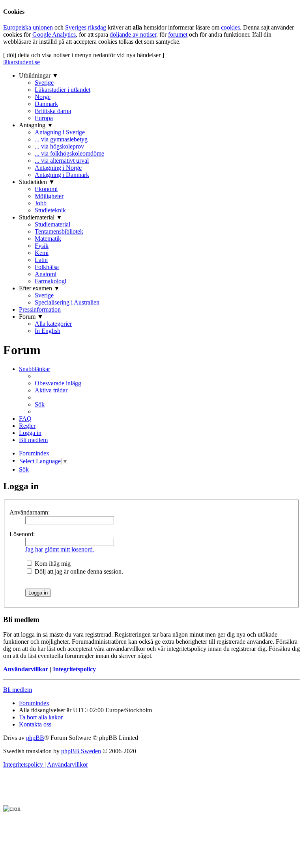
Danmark (46, 103)
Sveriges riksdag (85, 27)
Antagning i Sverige (60, 132)
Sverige (44, 82)
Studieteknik (50, 210)
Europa (44, 118)
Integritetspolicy (74, 669)
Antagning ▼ (36, 125)
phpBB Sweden (81, 751)
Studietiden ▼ (37, 181)
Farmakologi (50, 281)
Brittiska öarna (53, 111)
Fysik (42, 245)
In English (47, 330)
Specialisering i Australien (67, 302)
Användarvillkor (25, 669)
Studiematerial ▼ (40, 217)
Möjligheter (49, 196)
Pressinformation (40, 309)
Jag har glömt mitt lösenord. (59, 549)
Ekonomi (46, 189)
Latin (41, 259)
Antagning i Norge (58, 167)
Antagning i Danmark (62, 174)
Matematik (48, 238)
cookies (230, 27)
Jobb (41, 203)
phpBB (35, 737)
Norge (42, 96)
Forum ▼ (31, 316)
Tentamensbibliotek (59, 231)
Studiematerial (52, 224)
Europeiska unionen (28, 27)
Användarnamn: (29, 512)
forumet (177, 34)
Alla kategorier (53, 323)
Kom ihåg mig (52, 563)
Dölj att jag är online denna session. (78, 571)
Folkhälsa (47, 267)
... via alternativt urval (62, 160)
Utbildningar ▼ (38, 75)
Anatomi (45, 274)
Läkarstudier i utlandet (62, 89)
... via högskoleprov (59, 146)
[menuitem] (58, 383)
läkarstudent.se (21, 62)
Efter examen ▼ (39, 288)
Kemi (42, 252)
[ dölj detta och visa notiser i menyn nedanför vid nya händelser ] (83, 55)
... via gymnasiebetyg (61, 139)
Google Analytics (54, 34)
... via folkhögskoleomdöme (69, 153)
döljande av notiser (133, 34)
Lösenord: (22, 534)
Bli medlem (17, 689)
